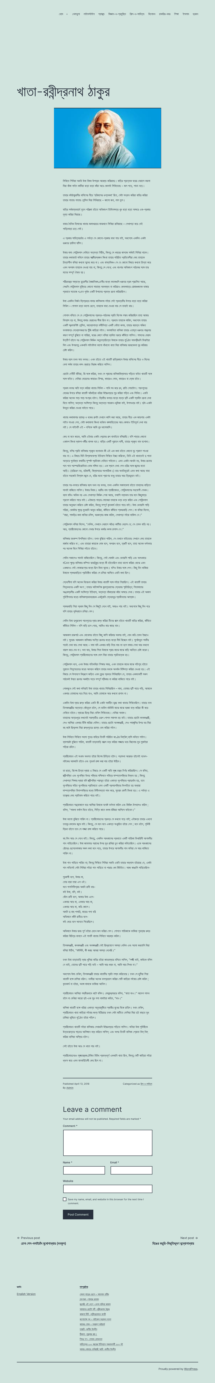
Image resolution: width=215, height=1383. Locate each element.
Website (68, 1181)
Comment (70, 1125)
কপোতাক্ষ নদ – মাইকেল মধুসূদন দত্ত (95, 1319)
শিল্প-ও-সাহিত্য (137, 14)
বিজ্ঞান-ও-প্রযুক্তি (117, 14)
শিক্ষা (176, 14)
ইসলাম (186, 14)
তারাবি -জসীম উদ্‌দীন (88, 1329)
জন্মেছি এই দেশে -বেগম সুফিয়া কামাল (95, 1304)
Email (114, 1162)
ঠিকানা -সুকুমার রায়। (88, 1334)
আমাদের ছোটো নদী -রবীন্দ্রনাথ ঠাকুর (95, 1309)
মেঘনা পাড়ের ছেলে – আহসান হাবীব (94, 1294)
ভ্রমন (195, 14)
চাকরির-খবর (164, 14)
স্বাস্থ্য (101, 14)
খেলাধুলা (76, 14)
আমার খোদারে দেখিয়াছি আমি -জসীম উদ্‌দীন (98, 1349)
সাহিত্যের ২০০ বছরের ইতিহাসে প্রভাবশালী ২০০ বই (101, 1344)
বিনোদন (151, 14)
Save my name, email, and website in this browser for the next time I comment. (106, 1201)
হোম (61, 14)
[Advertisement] (107, 44)
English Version (26, 1293)
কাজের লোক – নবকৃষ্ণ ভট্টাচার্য (92, 1324)
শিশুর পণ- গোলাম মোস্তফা (91, 1339)
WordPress (190, 1368)
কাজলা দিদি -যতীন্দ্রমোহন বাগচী (93, 1314)
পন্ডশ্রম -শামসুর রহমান (89, 1299)
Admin (69, 1087)
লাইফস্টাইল (89, 14)
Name (67, 1162)
